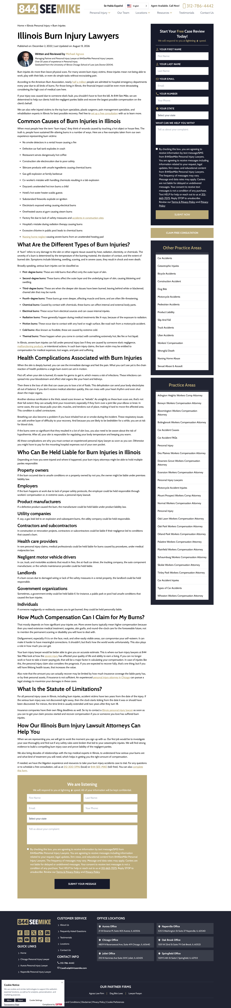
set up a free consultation (104, 113)
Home (20, 25)
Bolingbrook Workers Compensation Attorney (182, 422)
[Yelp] (40, 932)
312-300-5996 (72, 766)
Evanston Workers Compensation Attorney (180, 472)
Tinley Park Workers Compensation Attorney (181, 572)
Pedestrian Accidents (169, 304)
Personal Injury (165, 445)
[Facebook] (19, 932)
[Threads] (47, 939)
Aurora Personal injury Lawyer (34, 965)
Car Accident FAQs (167, 437)
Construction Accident (169, 281)
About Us (64, 924)
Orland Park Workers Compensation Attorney (182, 534)
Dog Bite (162, 289)
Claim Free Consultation (182, 232)
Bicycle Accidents (167, 273)
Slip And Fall (164, 319)
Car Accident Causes (168, 430)
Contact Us (207, 12)
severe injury (51, 656)
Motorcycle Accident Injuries (172, 487)
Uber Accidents (166, 335)
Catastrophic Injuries (168, 265)
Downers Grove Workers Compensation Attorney (179, 462)
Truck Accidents (166, 327)
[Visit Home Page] (48, 9)
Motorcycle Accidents (169, 296)
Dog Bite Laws (116, 993)
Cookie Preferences (115, 1002)
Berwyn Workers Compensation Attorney (179, 403)
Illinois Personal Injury (38, 25)
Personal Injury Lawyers (170, 480)
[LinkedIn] (19, 939)
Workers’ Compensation (170, 343)
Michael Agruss (75, 54)
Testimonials (186, 12)
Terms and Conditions (70, 1002)
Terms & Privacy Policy (68, 871)
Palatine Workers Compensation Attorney (180, 541)
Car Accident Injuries (168, 580)
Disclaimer (86, 1002)
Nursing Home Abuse (169, 358)
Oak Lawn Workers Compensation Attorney (181, 518)
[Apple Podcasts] (33, 939)
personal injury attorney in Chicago (111, 677)
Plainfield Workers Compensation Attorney (180, 549)
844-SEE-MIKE (99, 766)
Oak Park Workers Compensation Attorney (180, 526)
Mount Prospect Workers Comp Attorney (179, 495)
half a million (79, 81)
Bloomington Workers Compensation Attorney (177, 412)
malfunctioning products (30, 346)
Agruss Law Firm (96, 993)
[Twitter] (33, 932)
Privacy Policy (92, 871)
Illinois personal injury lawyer (117, 710)
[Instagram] (26, 932)
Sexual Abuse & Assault (170, 366)
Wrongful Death (166, 350)
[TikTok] (40, 939)
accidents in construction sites (88, 217)
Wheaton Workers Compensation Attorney (180, 595)
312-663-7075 (109, 868)
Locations (64, 943)
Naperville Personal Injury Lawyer (35, 971)
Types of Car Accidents (170, 588)
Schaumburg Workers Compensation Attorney (182, 557)
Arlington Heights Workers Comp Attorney (180, 395)
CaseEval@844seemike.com (73, 968)
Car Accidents (165, 258)
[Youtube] (26, 939)
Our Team (123, 12)
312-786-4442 (200, 5)
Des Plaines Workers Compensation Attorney (182, 453)
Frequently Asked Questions (73, 931)
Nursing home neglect (34, 236)
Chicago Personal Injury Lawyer (34, 959)
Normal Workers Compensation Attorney (179, 503)
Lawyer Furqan (135, 993)
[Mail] (47, 932)
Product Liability (166, 312)
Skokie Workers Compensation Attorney (179, 564)
